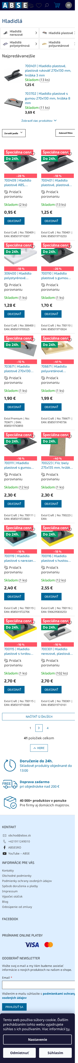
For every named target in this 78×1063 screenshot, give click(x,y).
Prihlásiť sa (14, 1007)
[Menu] (68, 5)
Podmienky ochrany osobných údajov (27, 881)
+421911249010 (19, 841)
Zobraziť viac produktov (36, 120)
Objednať (14, 221)
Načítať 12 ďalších (39, 716)
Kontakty (8, 870)
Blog (5, 902)
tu (67, 1029)
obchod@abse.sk (19, 835)
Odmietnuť (19, 1053)
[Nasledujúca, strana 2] (39, 728)
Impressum (10, 891)
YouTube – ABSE (19, 853)
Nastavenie (37, 1039)
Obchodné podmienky (16, 876)
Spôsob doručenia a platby (20, 886)
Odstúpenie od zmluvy (17, 907)
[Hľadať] (47, 5)
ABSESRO (14, 847)
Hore (41, 748)
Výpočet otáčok (12, 896)
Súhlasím (55, 1053)
